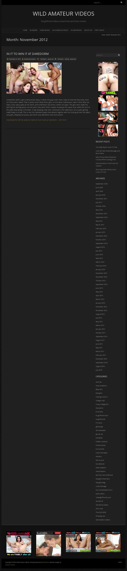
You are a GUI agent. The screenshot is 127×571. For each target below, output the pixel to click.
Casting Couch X (101, 397)
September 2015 (102, 217)
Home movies (45, 30)
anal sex (99, 382)
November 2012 (101, 310)
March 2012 (100, 325)
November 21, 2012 (15, 59)
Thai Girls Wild (101, 512)
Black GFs (99, 389)
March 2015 (100, 225)
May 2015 (99, 221)
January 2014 (100, 269)
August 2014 (100, 247)
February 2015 (101, 228)
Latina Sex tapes (101, 453)
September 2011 (102, 336)
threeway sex (100, 516)
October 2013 (101, 280)
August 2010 (100, 366)
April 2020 (99, 191)
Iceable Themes (10, 565)
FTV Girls (99, 423)
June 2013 (99, 288)
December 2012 (101, 307)
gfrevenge (99, 426)
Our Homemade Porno (104, 490)
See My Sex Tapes (102, 505)
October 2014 (101, 240)
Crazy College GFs (102, 404)
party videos (99, 30)
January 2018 (100, 195)
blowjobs (33, 30)
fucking (67, 59)
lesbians (99, 456)
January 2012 (100, 329)
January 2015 (100, 232)
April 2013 (99, 295)
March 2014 (100, 262)
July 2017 (99, 202)
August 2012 (100, 314)
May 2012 (99, 321)
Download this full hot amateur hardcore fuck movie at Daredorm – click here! (36, 120)
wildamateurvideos (29, 59)
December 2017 (101, 199)
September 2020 (102, 184)
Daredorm (44, 59)
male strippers (101, 467)
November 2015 (101, 213)
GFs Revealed (100, 430)
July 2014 (99, 251)
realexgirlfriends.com (103, 497)
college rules (100, 400)
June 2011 (99, 344)
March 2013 (100, 299)
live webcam (100, 464)
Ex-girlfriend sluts (102, 415)
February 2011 (101, 355)
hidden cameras (101, 441)
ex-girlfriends (76, 30)
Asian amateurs (101, 386)
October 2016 (101, 206)
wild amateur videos (60, 30)
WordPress (45, 562)
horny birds (100, 449)
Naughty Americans (103, 479)
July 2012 (99, 318)
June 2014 (99, 254)
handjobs (99, 438)
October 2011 (101, 333)
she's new (99, 508)
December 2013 (101, 273)
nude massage (101, 486)
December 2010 (101, 359)
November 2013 (101, 277)
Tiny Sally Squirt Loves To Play (106, 147)
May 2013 (99, 292)
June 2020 (99, 187)
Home (25, 30)
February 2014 (101, 266)
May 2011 (99, 348)
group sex (88, 30)
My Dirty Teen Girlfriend (104, 475)
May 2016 (99, 210)
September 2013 (102, 284)
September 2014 (102, 243)
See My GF (99, 501)
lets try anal (100, 460)
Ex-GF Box (99, 412)
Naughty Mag (100, 482)
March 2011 (100, 351)
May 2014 (99, 258)
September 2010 (102, 362)
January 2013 (100, 303)
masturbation (101, 471)
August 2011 (100, 340)
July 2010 (99, 370)
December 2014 (101, 236)
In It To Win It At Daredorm (27, 54)
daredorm (61, 59)
